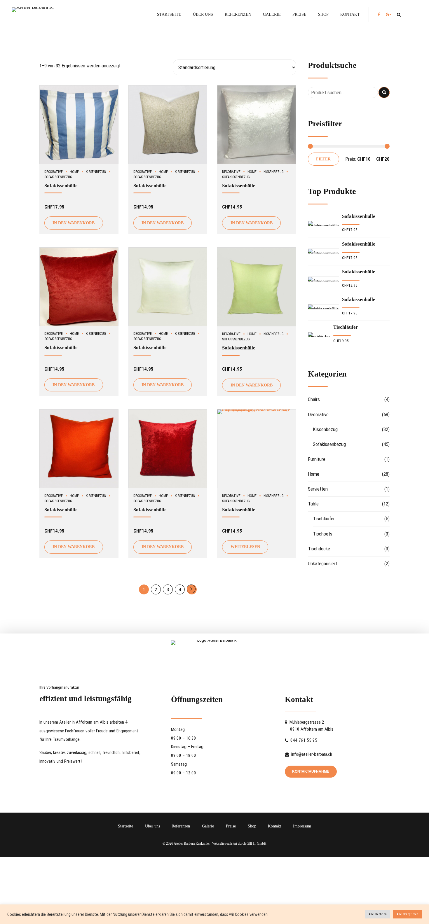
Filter (323, 159)
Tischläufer (345, 327)
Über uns (203, 14)
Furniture (316, 459)
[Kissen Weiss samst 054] (167, 286)
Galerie (272, 14)
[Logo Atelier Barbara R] (214, 646)
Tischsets (322, 534)
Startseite (169, 14)
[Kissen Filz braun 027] (167, 124)
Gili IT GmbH (256, 843)
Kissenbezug (96, 172)
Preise (299, 14)
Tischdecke (319, 549)
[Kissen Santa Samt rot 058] (167, 448)
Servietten (318, 489)
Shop (323, 14)
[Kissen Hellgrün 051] (256, 286)
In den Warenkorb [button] (74, 223)
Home (74, 172)
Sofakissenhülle (61, 185)
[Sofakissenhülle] (323, 223)
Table (313, 504)
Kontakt (350, 14)
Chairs (314, 399)
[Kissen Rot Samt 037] (78, 286)
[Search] (399, 15)
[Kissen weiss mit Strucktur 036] (256, 124)
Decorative (53, 172)
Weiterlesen (245, 547)
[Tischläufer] (319, 334)
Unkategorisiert (322, 563)
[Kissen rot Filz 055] (78, 448)
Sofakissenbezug (329, 444)
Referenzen (238, 14)
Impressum (302, 826)
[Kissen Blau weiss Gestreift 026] (78, 124)
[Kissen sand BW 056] (256, 448)
